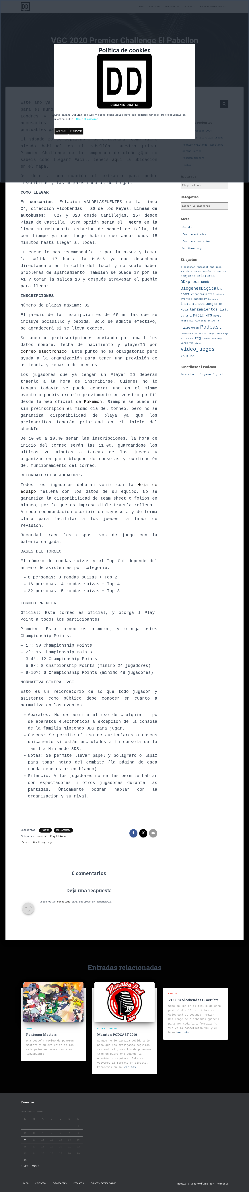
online (211, 321)
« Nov (24, 1165)
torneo (206, 338)
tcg (198, 338)
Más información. (88, 119)
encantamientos (202, 294)
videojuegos (198, 349)
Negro (184, 320)
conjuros (188, 276)
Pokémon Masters (41, 1034)
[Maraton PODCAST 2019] (124, 1002)
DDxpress (190, 281)
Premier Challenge (34, 842)
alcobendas (188, 267)
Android (185, 271)
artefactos (209, 271)
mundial (43, 836)
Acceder (187, 227)
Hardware (213, 299)
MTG (208, 315)
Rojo (225, 334)
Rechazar (76, 131)
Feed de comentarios (196, 241)
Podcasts (78, 1183)
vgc (50, 842)
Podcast (211, 327)
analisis (215, 267)
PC (218, 321)
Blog (25, 1183)
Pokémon (93, 401)
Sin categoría (63, 830)
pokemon (45, 830)
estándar (221, 294)
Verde (184, 343)
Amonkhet (202, 267)
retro (218, 333)
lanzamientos (203, 309)
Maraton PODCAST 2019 (117, 1034)
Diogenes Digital (107, 1028)
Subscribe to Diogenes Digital (202, 374)
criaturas (206, 276)
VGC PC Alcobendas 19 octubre (193, 1000)
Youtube (188, 356)
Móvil (217, 316)
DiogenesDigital (200, 288)
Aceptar (61, 131)
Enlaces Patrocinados (103, 1183)
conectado (63, 901)
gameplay (200, 299)
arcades (196, 271)
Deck (205, 282)
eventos (186, 299)
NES (191, 321)
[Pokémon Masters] (53, 1002)
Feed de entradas (194, 234)
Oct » (36, 1165)
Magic (198, 316)
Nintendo (200, 320)
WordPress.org (191, 248)
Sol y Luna (187, 339)
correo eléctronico (44, 351)
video (198, 343)
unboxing (216, 339)
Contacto (40, 1183)
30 (25, 1160)
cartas (221, 271)
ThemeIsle (221, 1183)
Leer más (129, 1067)
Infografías (59, 1183)
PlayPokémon (58, 836)
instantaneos (193, 304)
